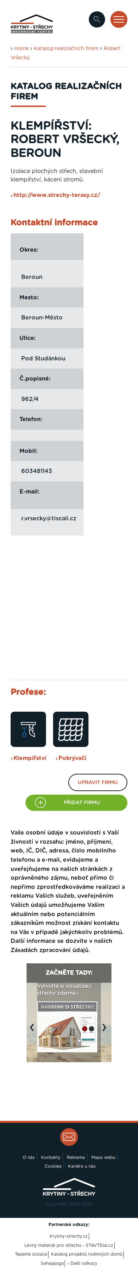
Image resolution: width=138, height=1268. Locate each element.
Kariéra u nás (82, 1166)
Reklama (76, 1157)
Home (21, 48)
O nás (29, 1157)
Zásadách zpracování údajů (49, 950)
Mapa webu (103, 1157)
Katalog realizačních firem (66, 48)
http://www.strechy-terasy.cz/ (56, 195)
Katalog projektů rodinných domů (86, 1254)
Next (106, 1031)
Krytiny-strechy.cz (69, 1236)
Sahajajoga (52, 1263)
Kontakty (51, 1157)
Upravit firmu (98, 782)
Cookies (53, 1166)
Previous (33, 1031)
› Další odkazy (82, 1263)
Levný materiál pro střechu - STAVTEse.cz (68, 1245)
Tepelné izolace (31, 1254)
